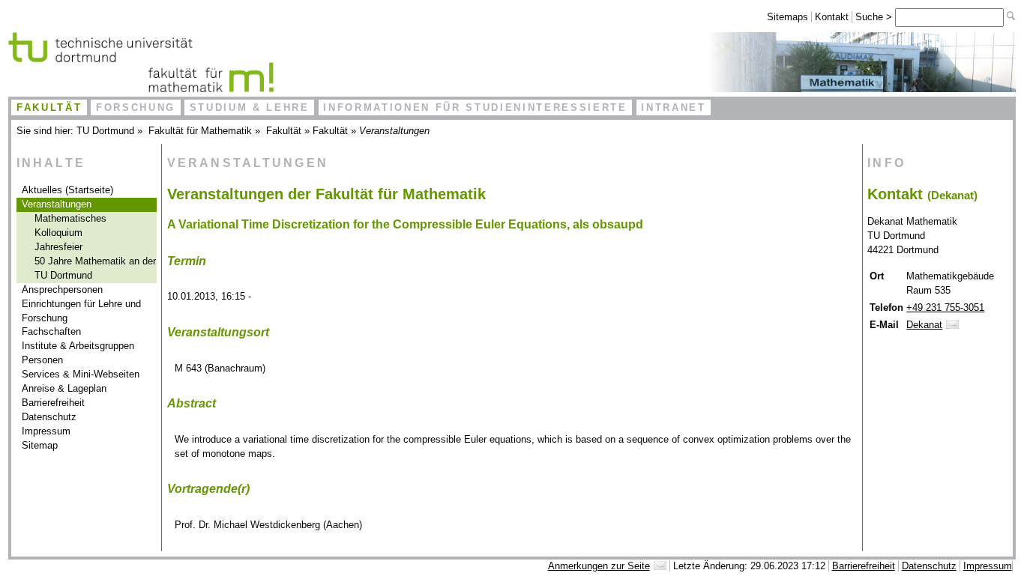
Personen (42, 360)
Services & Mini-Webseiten (80, 374)
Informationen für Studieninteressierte (475, 107)
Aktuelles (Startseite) (67, 189)
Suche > (875, 16)
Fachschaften (51, 331)
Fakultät (49, 107)
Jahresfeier (58, 246)
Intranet (673, 107)
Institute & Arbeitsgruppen (78, 345)
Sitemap (40, 445)
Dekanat (924, 324)
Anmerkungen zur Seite (599, 566)
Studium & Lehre (250, 107)
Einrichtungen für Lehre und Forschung (81, 311)
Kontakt (832, 16)
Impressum (46, 431)
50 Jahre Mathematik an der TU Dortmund (95, 268)
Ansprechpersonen (62, 289)
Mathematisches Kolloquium (70, 225)
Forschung (135, 107)
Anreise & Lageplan (64, 388)
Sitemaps (787, 16)
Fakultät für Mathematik (200, 130)
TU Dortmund (105, 130)
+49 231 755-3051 (945, 307)
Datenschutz (49, 416)
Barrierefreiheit (53, 402)
